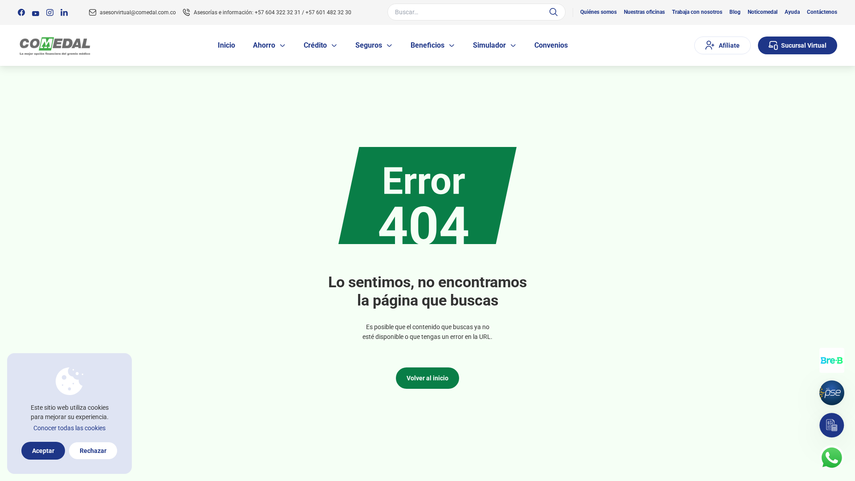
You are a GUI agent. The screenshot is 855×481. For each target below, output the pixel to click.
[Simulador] (831, 425)
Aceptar (43, 450)
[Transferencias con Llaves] (831, 360)
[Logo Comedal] (54, 46)
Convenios (551, 45)
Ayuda (792, 12)
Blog (735, 12)
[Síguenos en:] (21, 12)
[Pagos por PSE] (831, 392)
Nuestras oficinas (644, 12)
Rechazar (93, 450)
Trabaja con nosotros (697, 12)
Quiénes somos (598, 12)
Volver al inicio (427, 378)
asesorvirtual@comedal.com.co (138, 12)
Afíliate (729, 45)
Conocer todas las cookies (69, 428)
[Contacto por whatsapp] (831, 457)
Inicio (226, 45)
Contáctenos (822, 12)
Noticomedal (763, 12)
